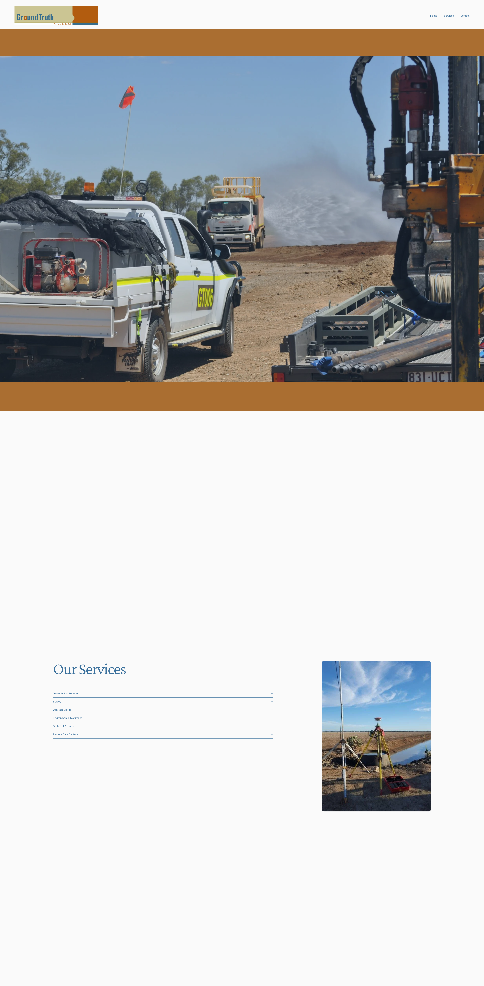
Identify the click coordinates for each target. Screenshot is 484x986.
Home (433, 15)
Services (449, 15)
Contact (465, 15)
